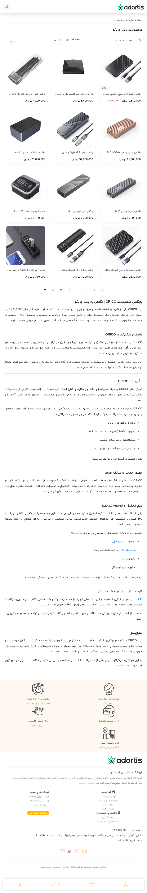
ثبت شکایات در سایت (108, 821)
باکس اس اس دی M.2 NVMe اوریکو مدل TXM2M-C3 (28, 94)
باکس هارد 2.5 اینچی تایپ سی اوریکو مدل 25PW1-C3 (123, 94)
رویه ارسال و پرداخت (108, 800)
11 (53, 289)
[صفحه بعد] (44, 289)
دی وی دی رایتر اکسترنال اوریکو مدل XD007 (75, 94)
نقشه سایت (108, 808)
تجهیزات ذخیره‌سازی (124, 542)
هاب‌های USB (127, 550)
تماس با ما (108, 804)
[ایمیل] (62, 852)
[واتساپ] (77, 852)
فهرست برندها (120, 20)
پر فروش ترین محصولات (39, 796)
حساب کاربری (108, 817)
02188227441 (120, 830)
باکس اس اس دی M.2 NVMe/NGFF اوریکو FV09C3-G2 (73, 211)
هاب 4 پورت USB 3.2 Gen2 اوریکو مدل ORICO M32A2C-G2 (26, 211)
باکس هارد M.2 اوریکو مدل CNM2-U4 (77, 153)
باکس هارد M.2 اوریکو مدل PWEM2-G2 (77, 270)
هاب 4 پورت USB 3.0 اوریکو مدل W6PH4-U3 (26, 270)
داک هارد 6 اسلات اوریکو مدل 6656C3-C (28, 153)
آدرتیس (106, 792)
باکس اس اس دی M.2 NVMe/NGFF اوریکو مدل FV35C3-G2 (126, 211)
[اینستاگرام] (84, 852)
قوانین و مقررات (108, 796)
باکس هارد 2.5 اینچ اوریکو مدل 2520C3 (123, 270)
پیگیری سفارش (38, 813)
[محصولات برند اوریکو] (73, 762)
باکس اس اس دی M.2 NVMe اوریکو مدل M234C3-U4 (124, 153)
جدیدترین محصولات (39, 800)
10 (61, 289)
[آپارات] (70, 852)
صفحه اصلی (135, 20)
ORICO (137, 599)
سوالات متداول (39, 804)
